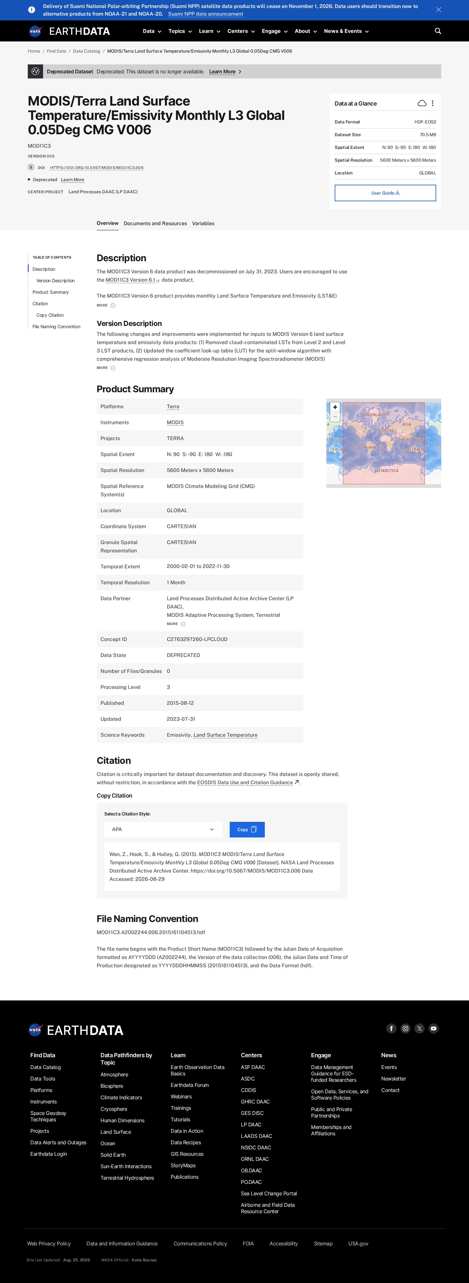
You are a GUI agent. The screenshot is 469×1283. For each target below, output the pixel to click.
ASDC (248, 1078)
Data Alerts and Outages (58, 1142)
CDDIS (248, 1090)
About (302, 31)
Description (44, 269)
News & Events (343, 31)
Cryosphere (113, 1109)
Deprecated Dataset (125, 71)
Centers (237, 31)
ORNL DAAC (255, 1159)
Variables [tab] (203, 223)
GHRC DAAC (255, 1101)
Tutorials (180, 1119)
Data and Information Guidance (122, 1243)
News (388, 1055)
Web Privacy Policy (49, 1243)
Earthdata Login (48, 1154)
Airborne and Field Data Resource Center (268, 1208)
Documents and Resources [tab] (155, 223)
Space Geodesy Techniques (48, 1116)
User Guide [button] (383, 192)
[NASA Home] (36, 31)
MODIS (175, 422)
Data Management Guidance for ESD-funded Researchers (333, 1073)
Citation (40, 303)
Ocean (107, 1143)
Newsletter (393, 1078)
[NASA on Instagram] (405, 1028)
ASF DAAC (253, 1067)
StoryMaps (183, 1165)
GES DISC (252, 1113)
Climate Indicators (121, 1097)
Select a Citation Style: (127, 813)
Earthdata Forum (190, 1085)
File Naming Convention (56, 326)
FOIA (248, 1243)
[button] (106, 305)
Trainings (181, 1108)
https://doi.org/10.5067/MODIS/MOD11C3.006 (97, 168)
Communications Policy (200, 1243)
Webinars (181, 1096)
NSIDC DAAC (256, 1147)
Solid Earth (113, 1155)
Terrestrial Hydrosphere (127, 1178)
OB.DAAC (251, 1170)
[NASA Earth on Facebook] (391, 1028)
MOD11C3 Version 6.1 (130, 280)
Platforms (41, 1090)
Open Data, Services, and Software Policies (339, 1094)
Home (34, 51)
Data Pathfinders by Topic (126, 1059)
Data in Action (187, 1131)
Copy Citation (50, 315)
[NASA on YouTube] (433, 1028)
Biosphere (111, 1086)
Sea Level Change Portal (269, 1193)
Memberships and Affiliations (331, 1130)
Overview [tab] (108, 223)
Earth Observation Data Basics (197, 1070)
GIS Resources (187, 1154)
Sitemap (323, 1243)
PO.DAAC (251, 1182)
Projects (39, 1131)
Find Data (56, 51)
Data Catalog (86, 51)
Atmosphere (114, 1074)
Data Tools (42, 1078)
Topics (176, 31)
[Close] (438, 10)
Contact (390, 1090)
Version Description (55, 280)
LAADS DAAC (256, 1136)
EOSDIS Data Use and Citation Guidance (245, 782)
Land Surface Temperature (225, 735)
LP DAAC (251, 1124)
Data (148, 31)
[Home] (80, 30)
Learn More (222, 71)
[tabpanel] (234, 611)
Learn (206, 31)
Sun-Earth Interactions (125, 1166)
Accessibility (284, 1243)
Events (389, 1067)
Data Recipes (186, 1142)
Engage (271, 31)
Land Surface (115, 1132)
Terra (173, 406)
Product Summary (51, 292)
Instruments (43, 1101)
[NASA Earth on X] (419, 1028)
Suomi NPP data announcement (205, 14)
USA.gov (358, 1243)
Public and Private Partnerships (331, 1112)
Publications (184, 1177)
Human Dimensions (122, 1120)
